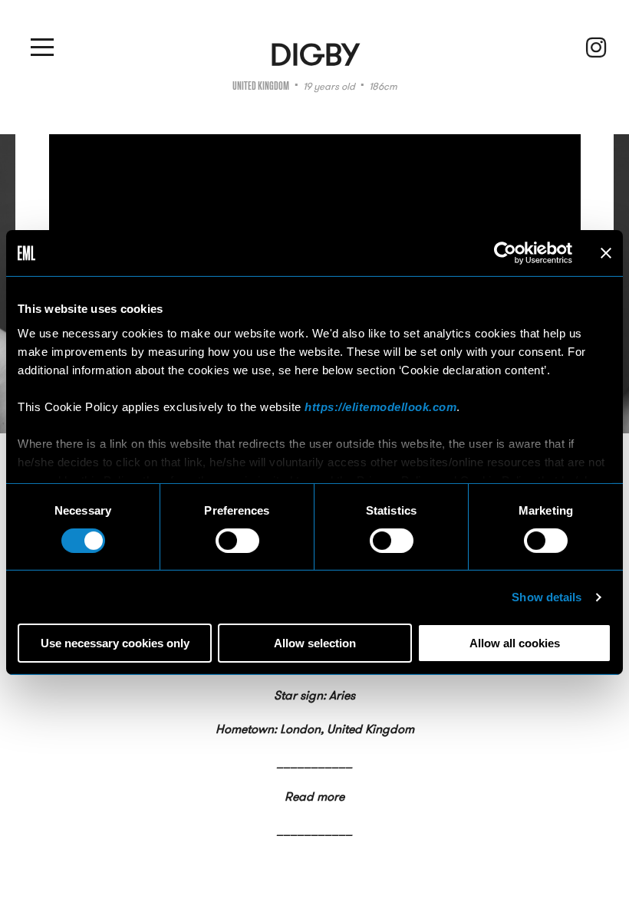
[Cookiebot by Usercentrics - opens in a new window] (505, 253)
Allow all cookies (514, 643)
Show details (546, 597)
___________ (315, 763)
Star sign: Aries (314, 695)
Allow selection (315, 643)
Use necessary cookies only (115, 643)
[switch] (237, 540)
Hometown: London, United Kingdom (315, 729)
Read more (314, 796)
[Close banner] (606, 253)
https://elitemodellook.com (380, 406)
